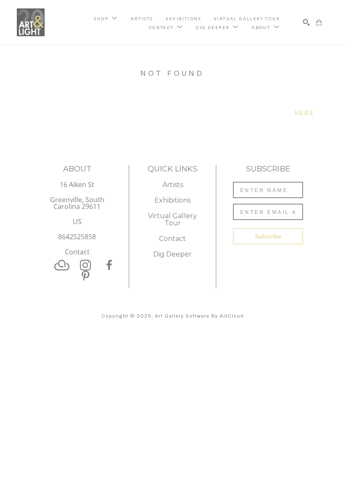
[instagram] (85, 265)
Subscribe (268, 236)
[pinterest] (85, 276)
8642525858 (77, 237)
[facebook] (109, 265)
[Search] (306, 22)
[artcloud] (61, 265)
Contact (77, 251)
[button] (106, 18)
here (305, 113)
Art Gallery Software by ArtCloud (199, 316)
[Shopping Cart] (319, 22)
